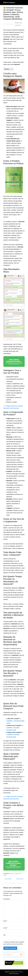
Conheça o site (7, 699)
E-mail (5, 928)
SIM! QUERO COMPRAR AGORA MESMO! (13, 864)
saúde (4, 875)
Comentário (6, 899)
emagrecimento (18, 873)
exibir (11, 69)
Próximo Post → (20, 879)
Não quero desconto (14, 975)
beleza (12, 873)
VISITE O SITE (14, 972)
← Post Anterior (7, 879)
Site (4, 935)
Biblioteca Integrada (9, 2)
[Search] (21, 954)
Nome (5, 921)
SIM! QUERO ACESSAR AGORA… (14, 361)
